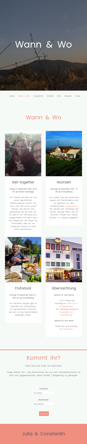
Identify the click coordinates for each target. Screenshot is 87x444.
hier (59, 217)
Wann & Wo (24, 96)
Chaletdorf (68, 329)
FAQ (59, 96)
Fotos (77, 96)
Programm (38, 96)
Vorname (43, 388)
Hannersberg (71, 206)
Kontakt (68, 96)
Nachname (43, 400)
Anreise (50, 96)
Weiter (44, 414)
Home (12, 96)
